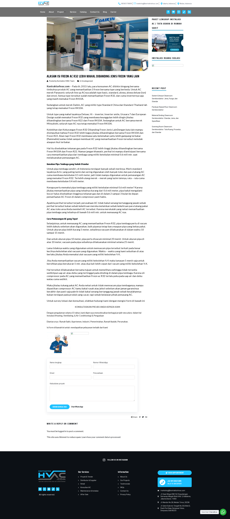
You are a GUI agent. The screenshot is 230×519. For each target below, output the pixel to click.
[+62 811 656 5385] (162, 482)
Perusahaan (98, 373)
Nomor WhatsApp (100, 362)
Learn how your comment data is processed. (101, 437)
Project (60, 12)
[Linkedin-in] (57, 489)
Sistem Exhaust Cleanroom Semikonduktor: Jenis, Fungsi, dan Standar (165, 98)
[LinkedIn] (189, 12)
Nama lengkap (56, 362)
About (51, 12)
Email (52, 373)
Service (73, 12)
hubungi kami (101, 300)
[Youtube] (173, 12)
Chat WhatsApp (77, 407)
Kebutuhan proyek (57, 383)
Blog (105, 12)
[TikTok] (184, 12)
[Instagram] (179, 12)
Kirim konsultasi (60, 406)
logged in (62, 431)
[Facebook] (168, 12)
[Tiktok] (53, 489)
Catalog (83, 12)
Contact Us (94, 12)
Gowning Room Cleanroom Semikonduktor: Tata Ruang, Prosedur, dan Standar (166, 129)
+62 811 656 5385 (174, 481)
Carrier (113, 12)
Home (42, 12)
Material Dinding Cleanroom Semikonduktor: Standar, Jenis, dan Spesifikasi (165, 118)
